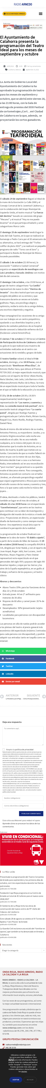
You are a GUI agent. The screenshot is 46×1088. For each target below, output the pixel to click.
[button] (40, 14)
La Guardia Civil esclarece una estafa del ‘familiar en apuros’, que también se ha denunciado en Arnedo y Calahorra (22, 931)
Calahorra (11, 70)
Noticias (18, 70)
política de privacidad (24, 749)
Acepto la (19, 749)
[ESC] (23, 26)
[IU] (23, 849)
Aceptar (16, 1080)
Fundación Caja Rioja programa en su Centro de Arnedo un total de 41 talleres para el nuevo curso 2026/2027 (21, 896)
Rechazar (30, 1080)
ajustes (24, 1071)
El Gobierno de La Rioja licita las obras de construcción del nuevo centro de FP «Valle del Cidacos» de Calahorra (20, 909)
